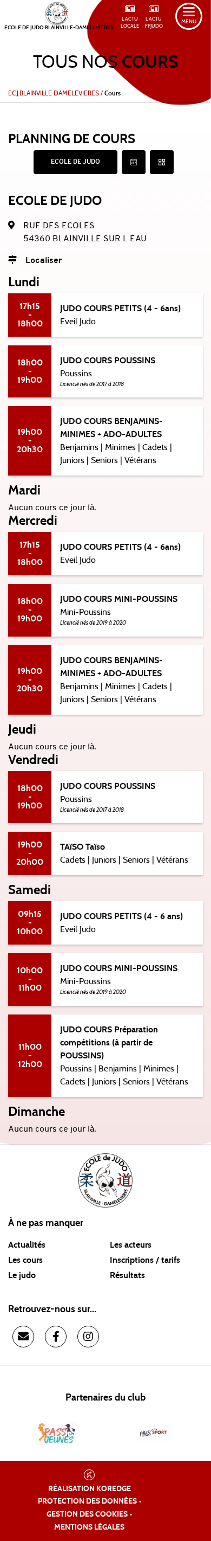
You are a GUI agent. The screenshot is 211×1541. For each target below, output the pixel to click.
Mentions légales (89, 1527)
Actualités (26, 1245)
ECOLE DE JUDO (75, 162)
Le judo (22, 1275)
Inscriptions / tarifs (145, 1260)
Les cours (25, 1260)
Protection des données (87, 1501)
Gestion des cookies (87, 1514)
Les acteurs (130, 1245)
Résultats (127, 1275)
